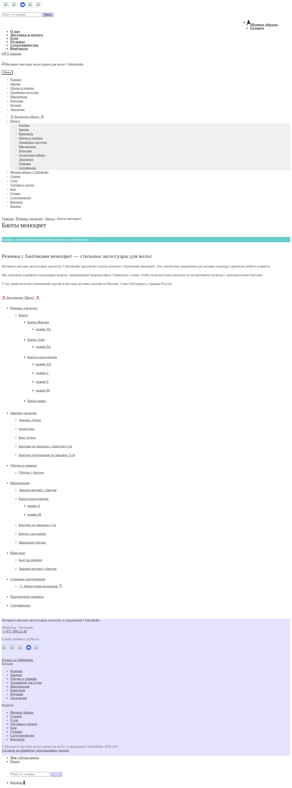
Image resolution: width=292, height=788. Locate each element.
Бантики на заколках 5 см (37, 525)
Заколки (15, 84)
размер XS (43, 364)
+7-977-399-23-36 (14, 631)
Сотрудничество (24, 45)
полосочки (26, 429)
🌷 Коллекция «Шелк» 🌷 (27, 116)
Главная (7, 219)
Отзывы (17, 41)
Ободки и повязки (22, 88)
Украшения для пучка (24, 92)
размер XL (43, 329)
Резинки (15, 79)
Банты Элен (36, 339)
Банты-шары (36, 401)
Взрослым (16, 101)
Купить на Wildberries (17, 660)
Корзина (15, 206)
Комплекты (26, 133)
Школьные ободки (32, 542)
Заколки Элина (30, 420)
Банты (50, 219)
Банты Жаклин (38, 322)
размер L (42, 373)
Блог (14, 38)
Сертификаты (27, 168)
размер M (43, 390)
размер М (34, 514)
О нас (15, 31)
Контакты (19, 48)
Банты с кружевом (32, 533)
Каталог (15, 121)
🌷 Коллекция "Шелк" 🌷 (21, 297)
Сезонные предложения (27, 579)
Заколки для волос (23, 413)
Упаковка (25, 163)
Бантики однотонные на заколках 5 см (47, 455)
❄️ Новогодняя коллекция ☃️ (41, 586)
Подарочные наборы (32, 155)
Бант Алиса (27, 437)
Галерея (257, 28)
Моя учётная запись (24, 757)
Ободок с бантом (31, 472)
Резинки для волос (29, 219)
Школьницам (18, 96)
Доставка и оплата (26, 35)
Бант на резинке (30, 560)
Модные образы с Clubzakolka (29, 172)
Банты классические (42, 357)
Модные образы (264, 24)
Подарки (15, 105)
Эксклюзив (17, 109)
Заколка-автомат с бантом (37, 490)
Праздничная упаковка (27, 596)
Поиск (48, 14)
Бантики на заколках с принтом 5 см (45, 446)
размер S (42, 381)
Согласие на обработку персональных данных (35, 750)
